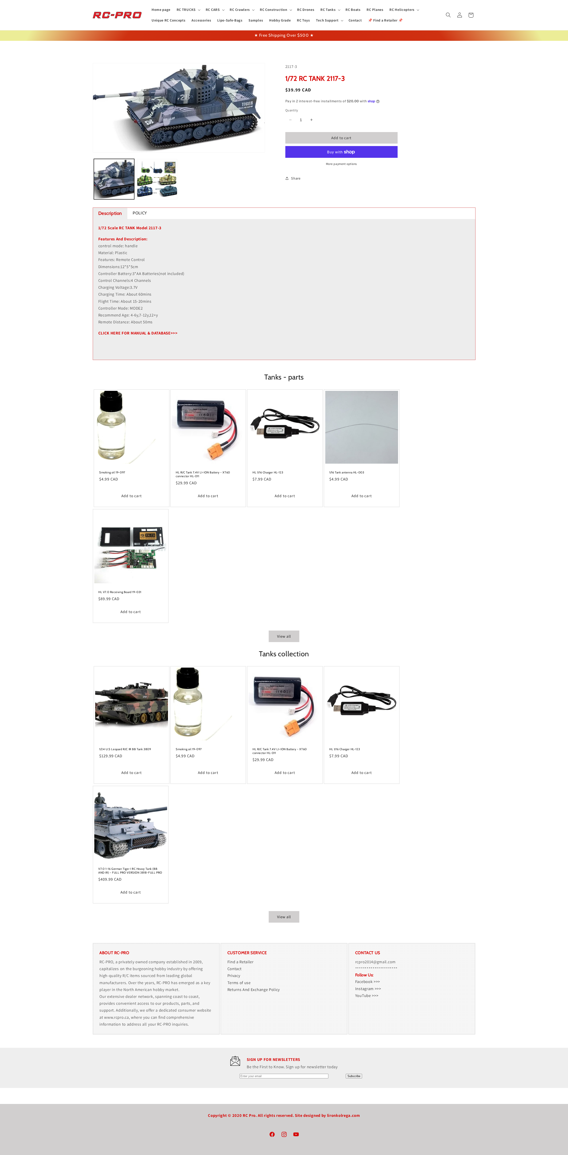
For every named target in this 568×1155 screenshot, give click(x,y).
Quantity (291, 110)
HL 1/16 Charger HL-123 (267, 472)
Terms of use (239, 982)
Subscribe (353, 1076)
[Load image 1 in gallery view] (114, 179)
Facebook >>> (367, 981)
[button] (188, 9)
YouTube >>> (367, 995)
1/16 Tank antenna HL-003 (346, 472)
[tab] (110, 213)
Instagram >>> (368, 988)
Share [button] (295, 178)
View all (284, 636)
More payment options (341, 164)
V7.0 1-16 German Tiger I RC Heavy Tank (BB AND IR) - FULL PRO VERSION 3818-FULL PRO (130, 870)
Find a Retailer (240, 961)
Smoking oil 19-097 (112, 472)
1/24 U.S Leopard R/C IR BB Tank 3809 (125, 749)
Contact (234, 968)
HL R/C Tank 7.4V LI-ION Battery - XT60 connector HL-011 (203, 474)
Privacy (233, 975)
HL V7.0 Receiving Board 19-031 (119, 592)
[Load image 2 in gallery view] (157, 179)
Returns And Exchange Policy (253, 989)
